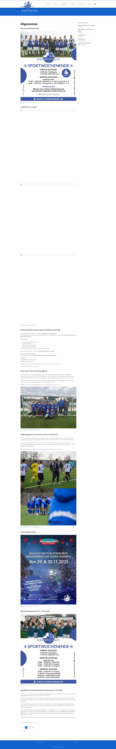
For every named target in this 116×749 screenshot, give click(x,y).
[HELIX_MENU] (94, 4)
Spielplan (55, 4)
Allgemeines (25, 102)
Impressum (76, 742)
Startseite (48, 4)
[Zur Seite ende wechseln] (33, 727)
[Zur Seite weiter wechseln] (31, 727)
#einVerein (72, 4)
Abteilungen (81, 4)
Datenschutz (39, 742)
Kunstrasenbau (63, 4)
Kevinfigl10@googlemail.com (28, 361)
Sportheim (89, 4)
